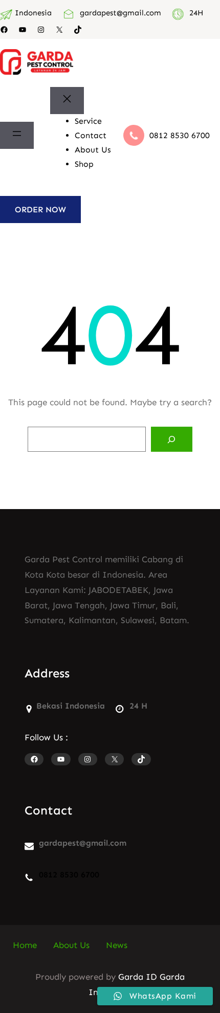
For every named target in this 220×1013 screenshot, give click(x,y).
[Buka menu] (17, 135)
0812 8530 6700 (179, 135)
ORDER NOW (40, 209)
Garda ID (137, 977)
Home (25, 945)
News (116, 945)
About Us (71, 945)
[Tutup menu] (67, 101)
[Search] (172, 439)
